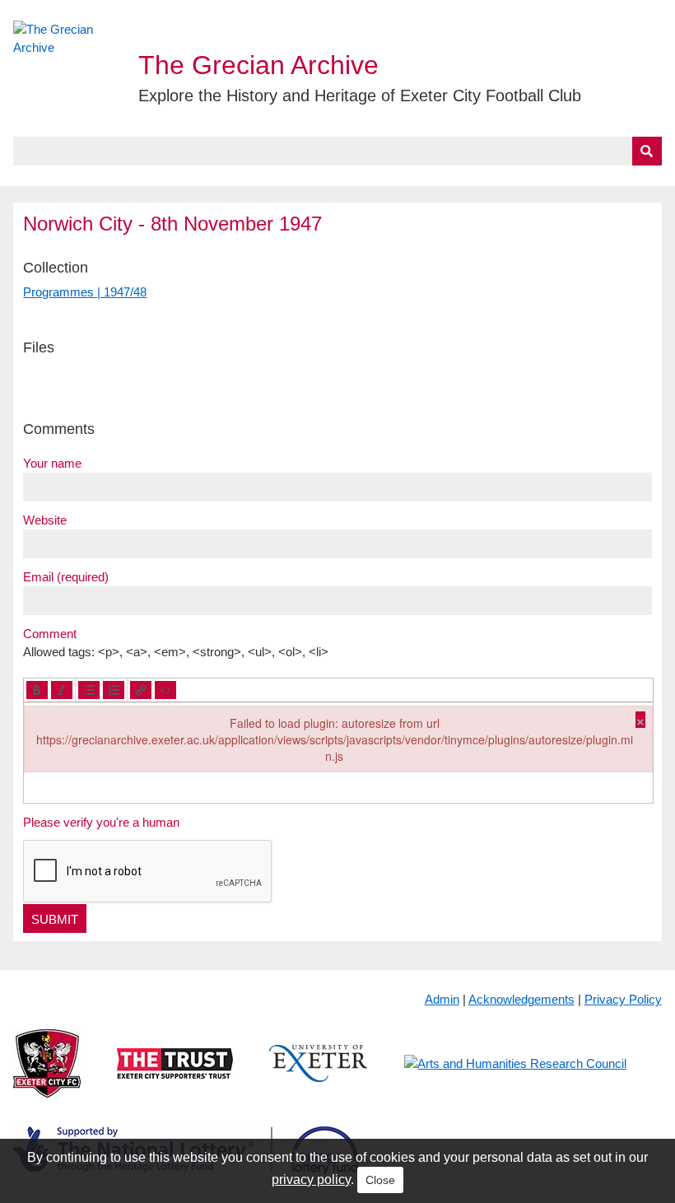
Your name (52, 463)
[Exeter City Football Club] (47, 1077)
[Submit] (647, 151)
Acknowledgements (521, 999)
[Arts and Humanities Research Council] (515, 1077)
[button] (37, 690)
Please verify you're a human (101, 822)
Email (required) (66, 577)
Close (380, 1180)
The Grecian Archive (258, 65)
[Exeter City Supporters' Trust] (175, 1077)
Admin (442, 999)
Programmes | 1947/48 (85, 292)
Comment (50, 634)
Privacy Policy (623, 999)
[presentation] (37, 690)
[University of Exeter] (318, 1077)
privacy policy (311, 1180)
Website (45, 520)
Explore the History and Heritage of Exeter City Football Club (359, 95)
